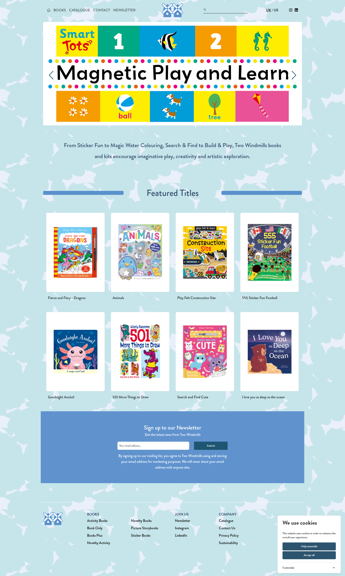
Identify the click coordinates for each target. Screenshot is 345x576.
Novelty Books (141, 520)
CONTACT (101, 10)
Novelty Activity (98, 542)
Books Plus (94, 535)
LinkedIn (181, 535)
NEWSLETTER (124, 10)
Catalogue (226, 520)
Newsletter (182, 520)
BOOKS (60, 10)
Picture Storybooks (144, 528)
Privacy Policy (229, 535)
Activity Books (97, 520)
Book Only (94, 528)
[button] (294, 75)
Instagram (182, 528)
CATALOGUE (79, 10)
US (276, 10)
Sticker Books (140, 535)
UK (268, 10)
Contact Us (227, 528)
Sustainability (228, 542)
